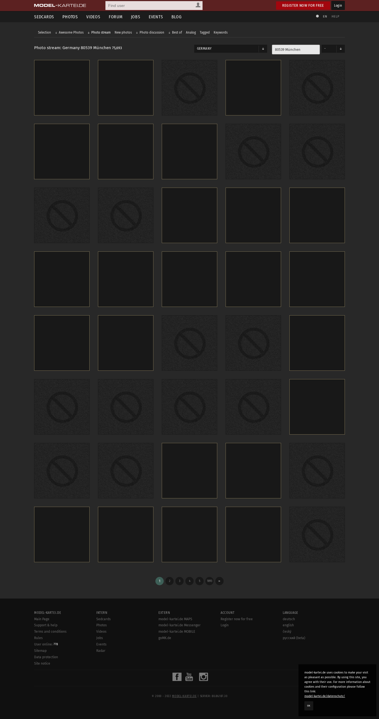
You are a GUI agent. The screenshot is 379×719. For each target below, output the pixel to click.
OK (308, 705)
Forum (116, 16)
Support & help (45, 625)
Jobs (135, 16)
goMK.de (164, 638)
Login (338, 5)
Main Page (41, 619)
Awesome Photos (71, 32)
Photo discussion (152, 32)
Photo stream (101, 32)
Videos (93, 16)
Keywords (221, 32)
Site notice (42, 663)
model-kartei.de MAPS (175, 619)
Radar (100, 651)
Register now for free (303, 5)
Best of (177, 32)
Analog (191, 32)
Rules (38, 638)
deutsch (289, 619)
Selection (44, 32)
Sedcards (44, 16)
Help (335, 16)
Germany (204, 49)
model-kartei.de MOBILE (176, 632)
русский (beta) (294, 638)
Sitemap (40, 651)
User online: (46, 644)
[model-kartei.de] (60, 5)
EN (325, 16)
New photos (123, 32)
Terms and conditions (50, 632)
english (288, 625)
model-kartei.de (184, 696)
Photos (70, 16)
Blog (176, 16)
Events (156, 16)
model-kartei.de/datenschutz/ (324, 696)
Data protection (46, 657)
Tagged (205, 32)
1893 (209, 581)
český (287, 632)
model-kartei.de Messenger (179, 625)
